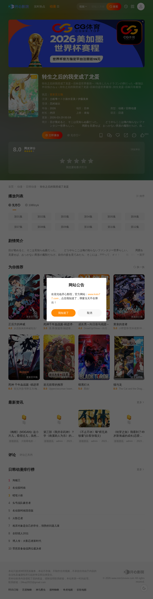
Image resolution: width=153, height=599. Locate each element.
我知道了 (63, 312)
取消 (89, 312)
